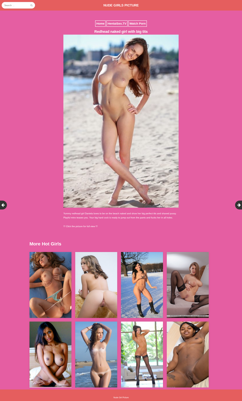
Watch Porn (137, 23)
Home (100, 23)
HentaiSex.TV (117, 23)
